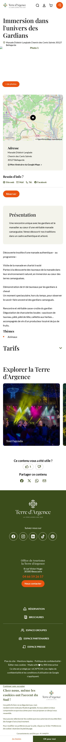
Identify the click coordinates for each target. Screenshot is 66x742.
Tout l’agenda (14, 441)
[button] (37, 5)
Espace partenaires (36, 638)
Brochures (36, 617)
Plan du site (9, 661)
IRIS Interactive (51, 664)
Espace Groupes (36, 630)
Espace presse (36, 646)
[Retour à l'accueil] (14, 5)
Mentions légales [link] (25, 661)
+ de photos (10, 84)
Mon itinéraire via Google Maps (25, 165)
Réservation (36, 608)
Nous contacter (33, 583)
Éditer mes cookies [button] (17, 664)
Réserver (11, 193)
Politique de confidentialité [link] (47, 661)
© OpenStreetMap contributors (48, 139)
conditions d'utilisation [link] (38, 672)
